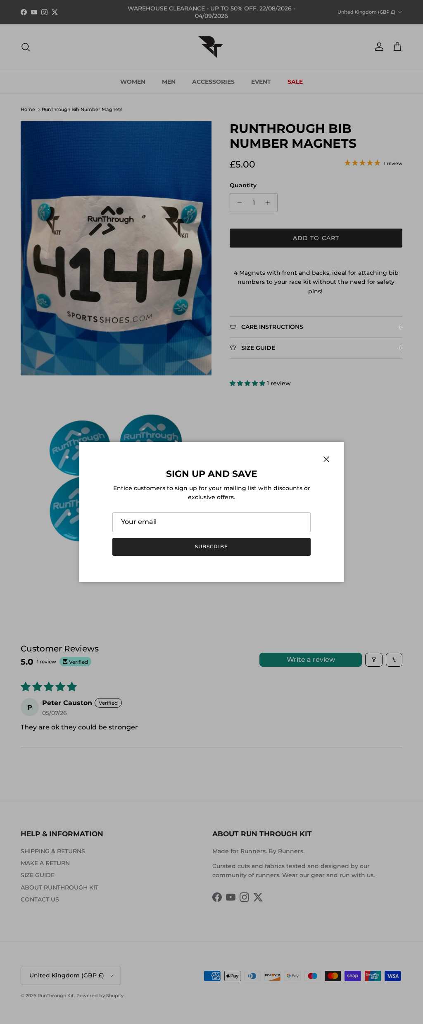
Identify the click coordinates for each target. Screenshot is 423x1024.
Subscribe (211, 546)
